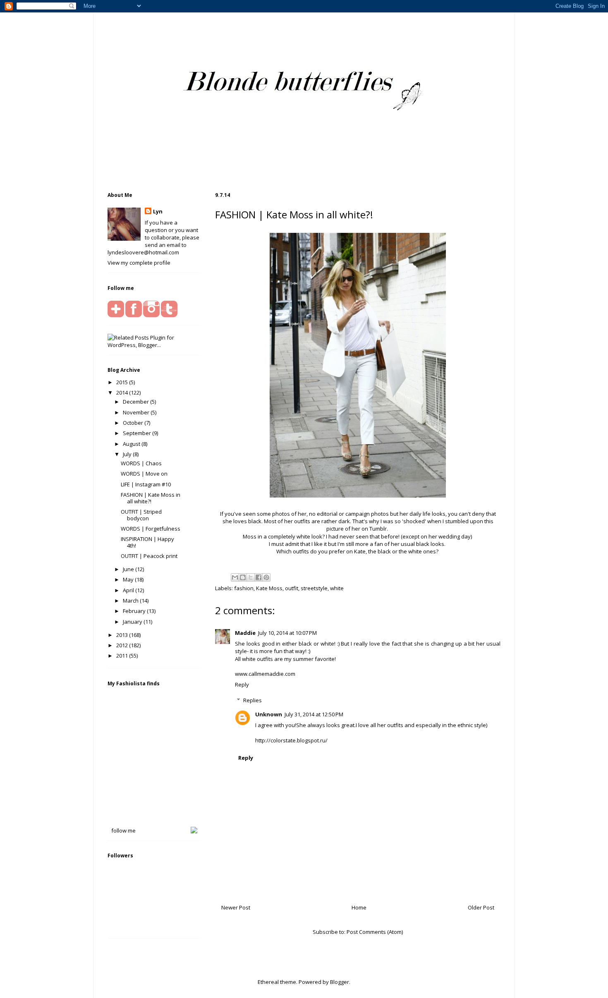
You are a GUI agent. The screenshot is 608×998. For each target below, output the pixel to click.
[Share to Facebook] (258, 577)
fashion (244, 588)
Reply (242, 684)
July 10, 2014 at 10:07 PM (287, 633)
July (128, 454)
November (137, 412)
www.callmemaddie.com (265, 673)
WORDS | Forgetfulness (150, 528)
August (132, 444)
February (135, 611)
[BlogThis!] (243, 577)
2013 (122, 635)
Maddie (245, 633)
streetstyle (314, 588)
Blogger (339, 982)
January (133, 621)
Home (359, 907)
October (133, 422)
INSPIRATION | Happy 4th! (147, 542)
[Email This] (235, 577)
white (337, 588)
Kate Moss (269, 588)
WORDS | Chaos (141, 463)
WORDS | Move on (144, 473)
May (129, 579)
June (129, 569)
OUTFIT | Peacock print (149, 556)
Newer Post (235, 907)
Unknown (268, 714)
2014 (122, 392)
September (137, 433)
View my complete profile (139, 262)
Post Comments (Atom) (375, 932)
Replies (252, 700)
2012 (122, 645)
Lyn (158, 211)
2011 (122, 655)
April (129, 590)
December (136, 401)
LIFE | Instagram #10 (146, 484)
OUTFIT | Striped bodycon (141, 515)
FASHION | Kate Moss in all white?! (150, 498)
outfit (291, 588)
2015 (122, 382)
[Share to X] (251, 577)
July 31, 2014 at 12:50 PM (314, 714)
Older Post (481, 907)
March (131, 600)
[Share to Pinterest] (266, 577)
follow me (123, 830)
